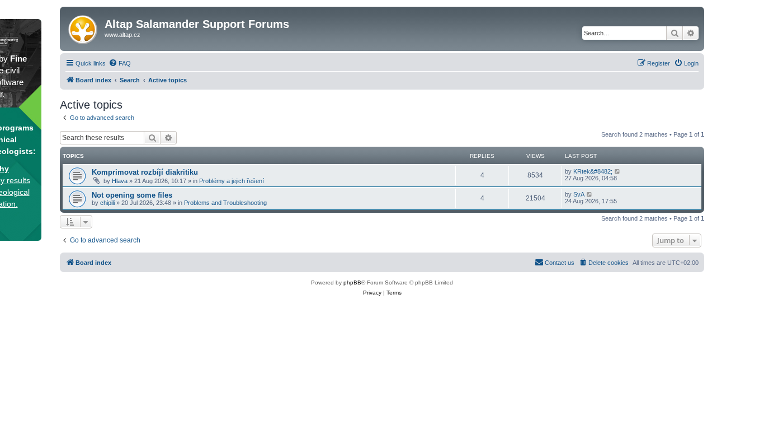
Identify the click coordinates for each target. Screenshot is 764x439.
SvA (578, 194)
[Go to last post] (617, 171)
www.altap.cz (122, 34)
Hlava (120, 181)
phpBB (352, 282)
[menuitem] (120, 63)
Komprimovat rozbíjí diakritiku (145, 172)
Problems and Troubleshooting (225, 202)
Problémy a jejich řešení (231, 181)
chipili (107, 202)
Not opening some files (132, 195)
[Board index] (84, 27)
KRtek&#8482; (592, 171)
